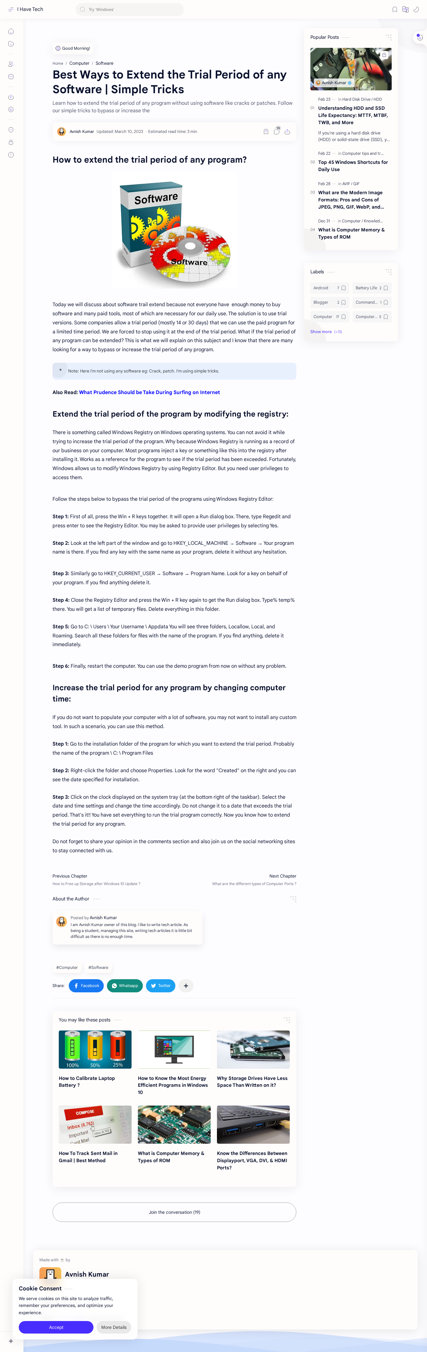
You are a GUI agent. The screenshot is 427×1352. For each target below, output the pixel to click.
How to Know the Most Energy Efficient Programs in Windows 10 (173, 1085)
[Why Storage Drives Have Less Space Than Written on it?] (253, 1049)
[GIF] (356, 183)
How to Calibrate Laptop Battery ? (87, 1081)
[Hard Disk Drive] (357, 99)
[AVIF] (347, 183)
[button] (405, 9)
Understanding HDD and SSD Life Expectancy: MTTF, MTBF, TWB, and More (353, 115)
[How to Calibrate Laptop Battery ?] (95, 1049)
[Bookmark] (394, 9)
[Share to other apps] (185, 985)
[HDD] (378, 99)
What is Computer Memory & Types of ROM (171, 1156)
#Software (98, 967)
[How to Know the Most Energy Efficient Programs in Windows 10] (174, 1049)
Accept (56, 1327)
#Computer (67, 967)
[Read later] (266, 131)
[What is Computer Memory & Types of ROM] (174, 1125)
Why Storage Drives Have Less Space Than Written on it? (252, 1081)
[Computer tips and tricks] (366, 153)
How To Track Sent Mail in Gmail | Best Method (88, 1156)
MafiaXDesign (164, 1319)
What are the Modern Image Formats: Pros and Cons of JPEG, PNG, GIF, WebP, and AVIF (350, 200)
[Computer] (352, 221)
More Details (114, 1327)
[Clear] (178, 9)
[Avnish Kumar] (82, 131)
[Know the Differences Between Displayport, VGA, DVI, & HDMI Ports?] (253, 1125)
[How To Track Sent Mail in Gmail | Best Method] (95, 1125)
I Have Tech (30, 9)
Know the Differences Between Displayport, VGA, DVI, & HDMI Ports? (252, 1160)
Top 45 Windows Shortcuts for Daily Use (353, 165)
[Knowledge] (374, 221)
